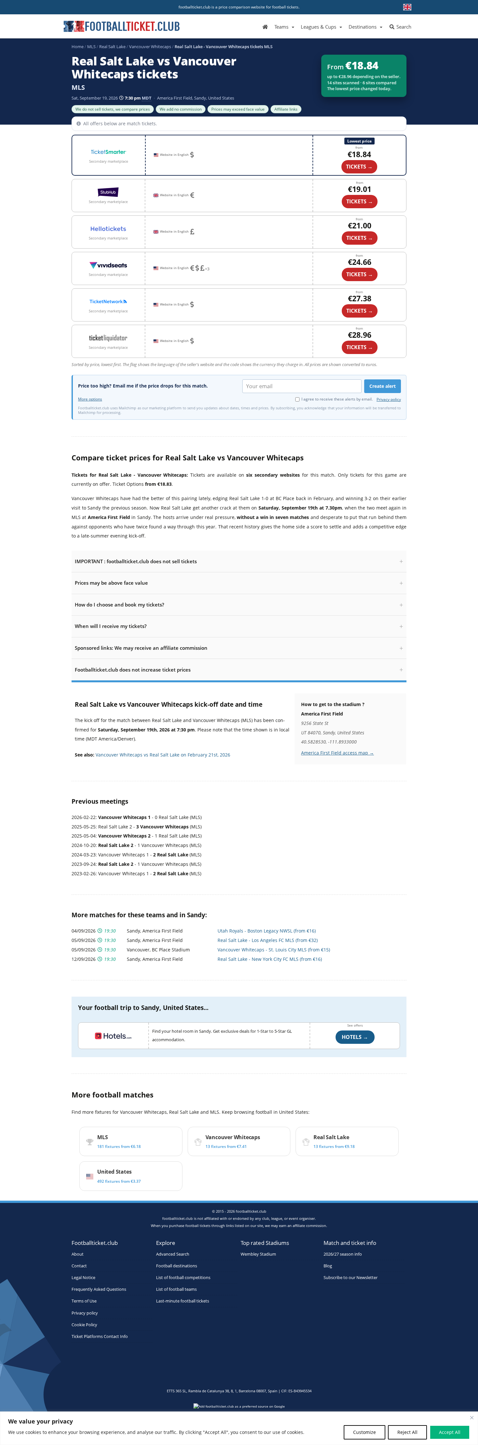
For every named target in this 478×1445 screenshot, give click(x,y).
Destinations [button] (363, 26)
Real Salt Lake (112, 46)
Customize (364, 1432)
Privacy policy (389, 399)
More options (90, 399)
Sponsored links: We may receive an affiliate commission (141, 648)
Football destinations (176, 1266)
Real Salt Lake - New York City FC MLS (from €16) (270, 959)
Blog (328, 1266)
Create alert (382, 386)
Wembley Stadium (258, 1254)
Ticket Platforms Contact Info (100, 1336)
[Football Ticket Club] (121, 24)
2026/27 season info (343, 1254)
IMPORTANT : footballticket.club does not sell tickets (136, 561)
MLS (91, 46)
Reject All (407, 1432)
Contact (79, 1266)
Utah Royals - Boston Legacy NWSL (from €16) (267, 931)
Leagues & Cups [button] (318, 26)
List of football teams (176, 1289)
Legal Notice (83, 1277)
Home (78, 46)
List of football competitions (183, 1277)
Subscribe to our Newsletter (351, 1277)
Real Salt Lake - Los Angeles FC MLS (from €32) (268, 940)
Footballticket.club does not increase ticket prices (133, 669)
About (78, 1254)
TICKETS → (359, 166)
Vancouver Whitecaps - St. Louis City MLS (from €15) (274, 950)
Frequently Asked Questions (99, 1289)
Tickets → (359, 201)
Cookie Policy (84, 1325)
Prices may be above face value (111, 582)
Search (403, 26)
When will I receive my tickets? (111, 626)
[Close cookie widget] (471, 1417)
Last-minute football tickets (182, 1301)
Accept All (449, 1432)
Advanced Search (172, 1254)
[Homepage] (265, 26)
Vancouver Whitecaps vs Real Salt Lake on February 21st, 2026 (163, 755)
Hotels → (355, 1037)
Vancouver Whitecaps (150, 46)
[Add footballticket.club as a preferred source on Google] (239, 1408)
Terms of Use (84, 1301)
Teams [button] (281, 26)
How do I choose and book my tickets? (119, 604)
